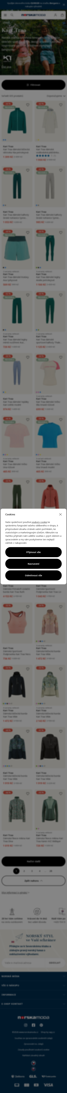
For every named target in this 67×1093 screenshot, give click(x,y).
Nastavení (33, 563)
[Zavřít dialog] (60, 514)
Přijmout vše (33, 552)
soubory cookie (39, 522)
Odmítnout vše (33, 575)
